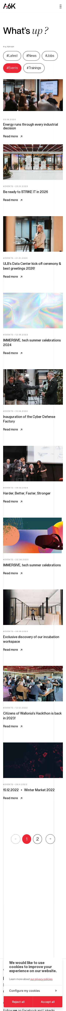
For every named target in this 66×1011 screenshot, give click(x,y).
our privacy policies (41, 979)
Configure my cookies (24, 990)
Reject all (18, 1002)
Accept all (48, 1002)
